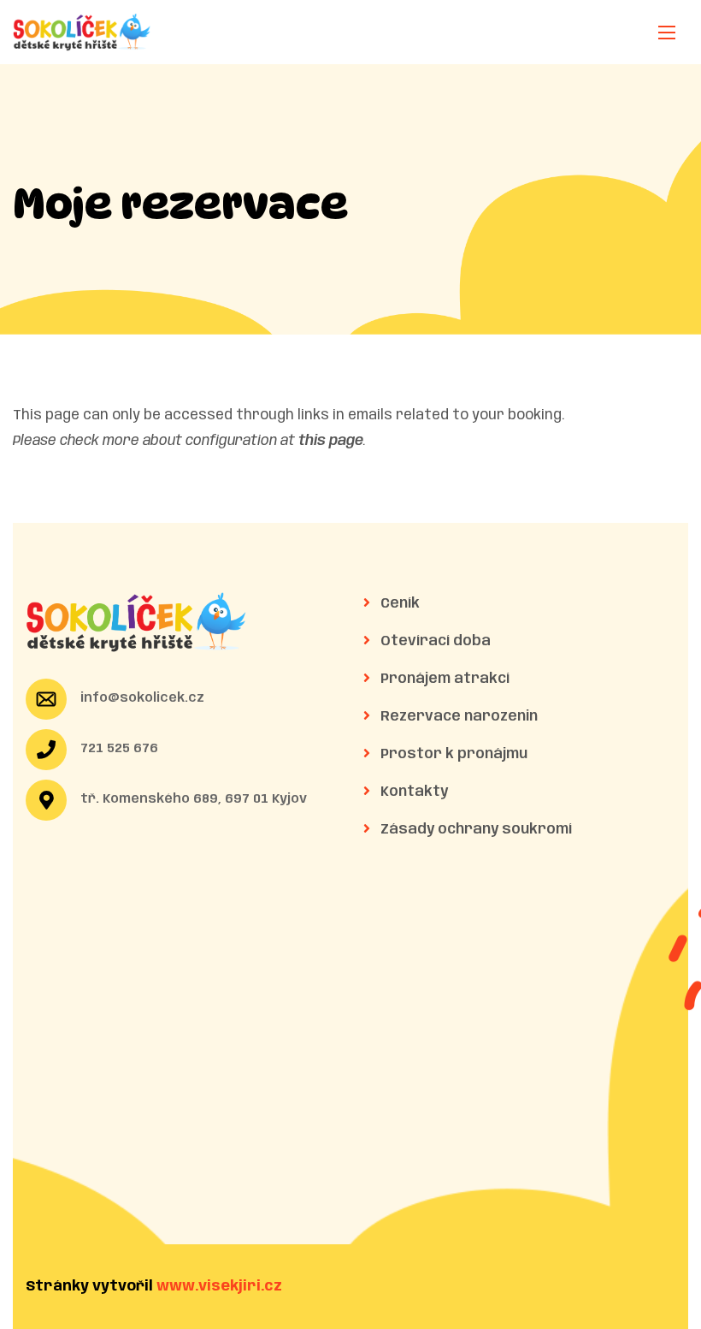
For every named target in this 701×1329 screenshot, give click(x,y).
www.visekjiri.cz (219, 1286)
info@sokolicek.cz (142, 698)
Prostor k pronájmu (452, 754)
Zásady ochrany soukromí (474, 829)
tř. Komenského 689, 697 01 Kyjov (193, 799)
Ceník (398, 603)
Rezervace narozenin (457, 716)
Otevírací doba (434, 641)
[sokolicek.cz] (81, 32)
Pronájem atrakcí (443, 679)
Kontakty (412, 792)
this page (330, 441)
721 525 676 (119, 749)
